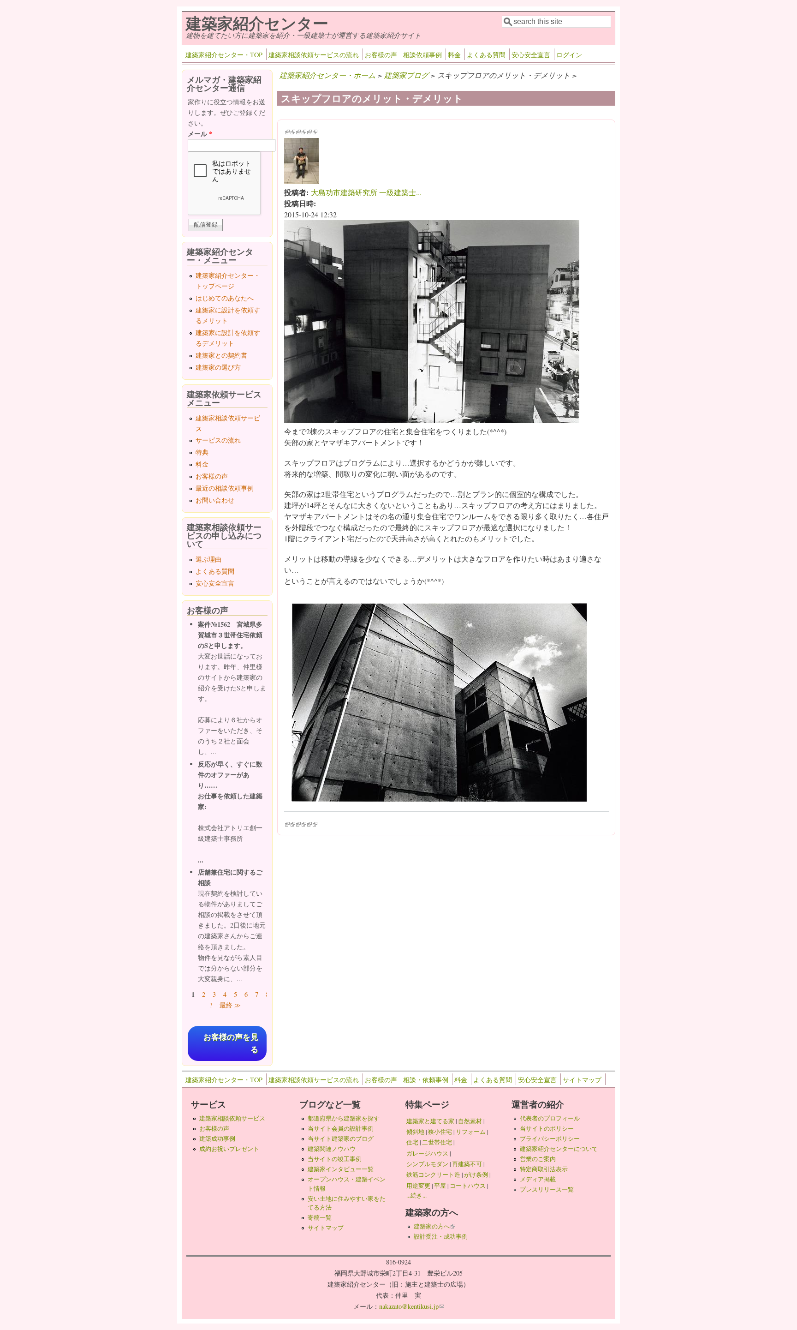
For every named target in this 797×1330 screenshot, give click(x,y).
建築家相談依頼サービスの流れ (313, 54)
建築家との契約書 (221, 355)
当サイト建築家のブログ (341, 1138)
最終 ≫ (230, 1004)
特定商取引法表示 (544, 1169)
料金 (454, 54)
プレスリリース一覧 (547, 1189)
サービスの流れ (218, 440)
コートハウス (468, 1185)
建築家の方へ (434, 1226)
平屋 (440, 1185)
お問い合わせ (215, 500)
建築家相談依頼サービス (232, 1118)
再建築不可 (467, 1164)
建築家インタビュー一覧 (341, 1169)
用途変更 (418, 1185)
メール (200, 133)
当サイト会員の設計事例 (341, 1128)
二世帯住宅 (437, 1142)
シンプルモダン (427, 1164)
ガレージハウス (427, 1153)
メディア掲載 (538, 1179)
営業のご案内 (538, 1159)
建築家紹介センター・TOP (223, 54)
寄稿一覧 (320, 1217)
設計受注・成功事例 (441, 1236)
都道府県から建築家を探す (344, 1118)
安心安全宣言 (531, 54)
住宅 (412, 1142)
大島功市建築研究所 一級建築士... (366, 192)
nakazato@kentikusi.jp (411, 1306)
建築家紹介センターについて (559, 1148)
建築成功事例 (217, 1138)
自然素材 (470, 1121)
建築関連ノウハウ (332, 1148)
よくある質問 (486, 54)
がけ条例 (476, 1174)
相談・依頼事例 (425, 1079)
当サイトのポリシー (547, 1128)
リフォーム (471, 1131)
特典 (202, 452)
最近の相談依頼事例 (225, 488)
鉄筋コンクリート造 (433, 1174)
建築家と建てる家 (430, 1121)
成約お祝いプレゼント (229, 1148)
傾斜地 (415, 1131)
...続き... (416, 1195)
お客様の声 (381, 54)
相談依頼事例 (422, 54)
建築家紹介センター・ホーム (327, 75)
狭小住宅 (440, 1131)
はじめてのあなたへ (225, 298)
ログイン (569, 54)
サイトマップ (582, 1079)
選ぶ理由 (208, 559)
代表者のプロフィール (550, 1118)
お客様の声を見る (230, 1043)
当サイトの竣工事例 (335, 1159)
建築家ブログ (406, 75)
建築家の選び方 (218, 367)
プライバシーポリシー (550, 1138)
